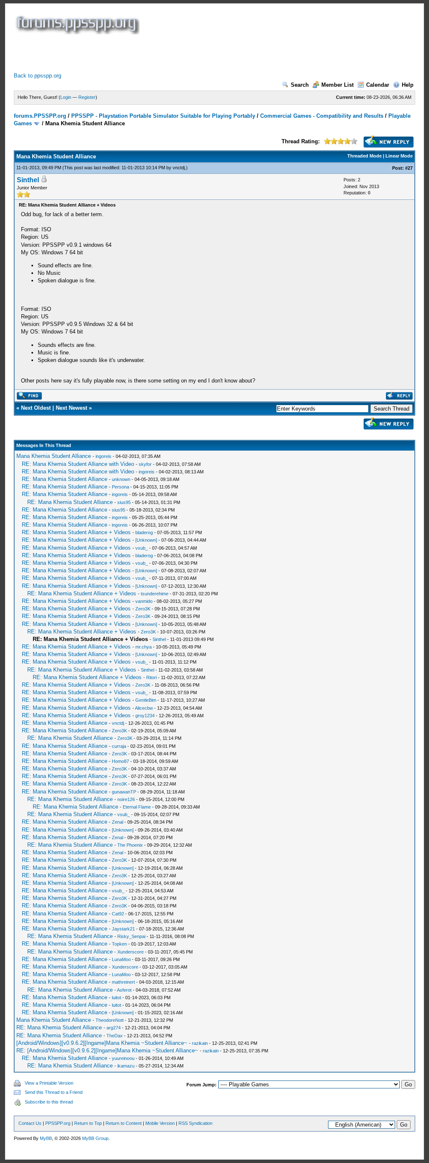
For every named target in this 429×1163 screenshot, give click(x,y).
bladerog (144, 532)
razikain (200, 1043)
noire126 (126, 799)
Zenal (117, 821)
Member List (337, 85)
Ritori (151, 677)
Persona (120, 486)
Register (87, 97)
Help (407, 85)
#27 (409, 168)
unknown (121, 479)
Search (300, 85)
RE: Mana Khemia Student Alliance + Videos (76, 532)
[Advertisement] (166, 53)
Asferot (124, 989)
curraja (119, 746)
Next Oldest (36, 408)
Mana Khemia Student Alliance (53, 456)
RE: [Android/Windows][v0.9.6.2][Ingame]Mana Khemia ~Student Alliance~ (107, 1050)
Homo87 (120, 761)
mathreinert (123, 982)
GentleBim (145, 700)
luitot (116, 997)
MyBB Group (95, 1138)
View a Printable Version (49, 1082)
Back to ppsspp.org (37, 75)
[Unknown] (146, 540)
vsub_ (141, 547)
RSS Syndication (195, 1123)
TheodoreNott (110, 1020)
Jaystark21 (123, 928)
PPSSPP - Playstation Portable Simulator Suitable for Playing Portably (163, 116)
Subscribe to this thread (49, 1101)
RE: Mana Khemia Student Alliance (64, 479)
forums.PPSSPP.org (40, 116)
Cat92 (118, 913)
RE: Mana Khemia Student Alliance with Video (78, 464)
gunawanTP (124, 791)
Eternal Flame (137, 806)
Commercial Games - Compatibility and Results (321, 116)
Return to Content (124, 1123)
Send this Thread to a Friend (54, 1092)
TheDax (114, 1035)
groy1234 (145, 715)
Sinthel (28, 179)
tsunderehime (154, 593)
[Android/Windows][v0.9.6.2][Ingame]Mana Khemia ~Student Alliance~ (101, 1043)
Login (65, 97)
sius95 (124, 502)
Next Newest (71, 408)
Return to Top (88, 1123)
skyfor (145, 464)
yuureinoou (123, 1058)
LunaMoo (121, 959)
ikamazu (125, 1065)
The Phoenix (130, 845)
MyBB (46, 1138)
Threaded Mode (364, 155)
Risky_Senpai (131, 936)
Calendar (377, 85)
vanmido (143, 601)
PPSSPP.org (57, 1123)
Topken (119, 943)
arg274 (113, 1027)
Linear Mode (399, 155)
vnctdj (179, 167)
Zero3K (142, 608)
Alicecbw (144, 708)
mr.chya (143, 646)
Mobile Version (160, 1123)
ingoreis (103, 456)
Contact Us (29, 1123)
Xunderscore (130, 951)
